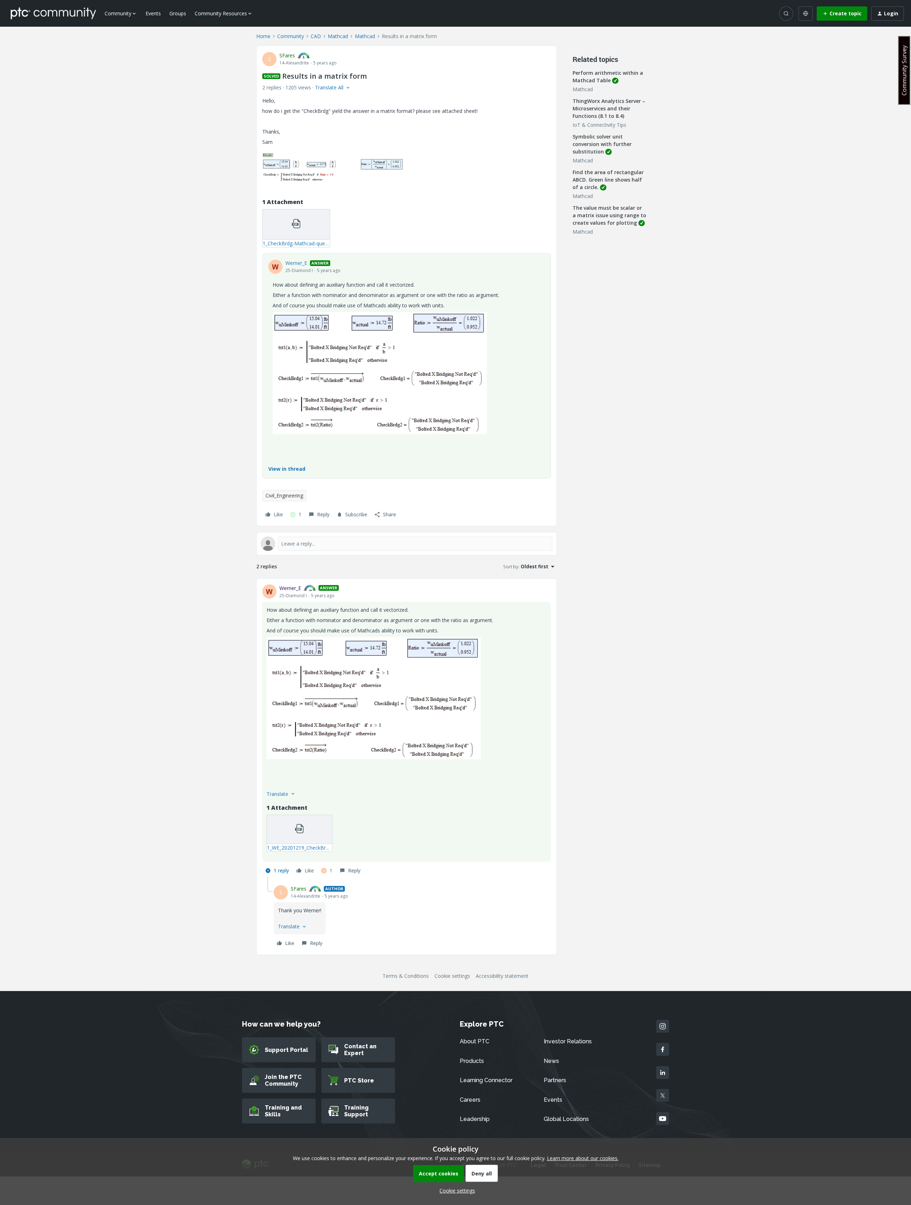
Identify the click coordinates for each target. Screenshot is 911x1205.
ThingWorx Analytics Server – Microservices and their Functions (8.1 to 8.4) (609, 108)
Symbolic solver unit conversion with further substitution (602, 144)
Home (263, 36)
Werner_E (296, 263)
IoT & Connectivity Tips (599, 124)
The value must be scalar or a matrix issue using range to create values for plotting (609, 215)
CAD (316, 36)
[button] (842, 13)
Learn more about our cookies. (582, 1158)
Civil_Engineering (284, 495)
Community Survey (904, 70)
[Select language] (806, 13)
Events (153, 13)
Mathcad (338, 36)
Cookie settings (452, 975)
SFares (287, 55)
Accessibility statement (502, 975)
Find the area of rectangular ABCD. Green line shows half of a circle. (608, 180)
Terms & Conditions (406, 975)
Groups (177, 13)
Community (290, 36)
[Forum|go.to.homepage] (53, 13)
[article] (406, 730)
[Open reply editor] (407, 543)
